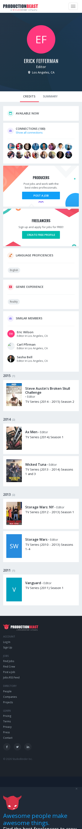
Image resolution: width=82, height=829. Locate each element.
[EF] (41, 52)
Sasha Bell (24, 357)
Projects (8, 702)
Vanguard (33, 583)
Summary (50, 96)
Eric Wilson (25, 332)
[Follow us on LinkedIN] (28, 746)
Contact (7, 738)
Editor (41, 66)
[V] (14, 600)
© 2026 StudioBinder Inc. (18, 759)
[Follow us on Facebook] (7, 746)
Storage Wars (36, 539)
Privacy (7, 727)
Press (6, 732)
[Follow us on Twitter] (17, 746)
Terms (7, 721)
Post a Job (41, 195)
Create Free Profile (41, 235)
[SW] (14, 557)
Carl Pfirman (26, 344)
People (7, 691)
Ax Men (31, 432)
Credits (29, 96)
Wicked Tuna (35, 464)
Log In (6, 642)
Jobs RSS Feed (11, 677)
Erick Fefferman (41, 60)
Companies (10, 697)
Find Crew (9, 666)
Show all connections (29, 132)
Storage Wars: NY (39, 507)
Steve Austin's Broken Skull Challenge (47, 390)
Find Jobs (8, 661)
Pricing (7, 716)
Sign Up (7, 647)
